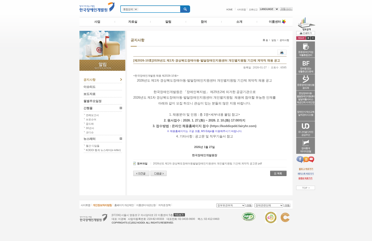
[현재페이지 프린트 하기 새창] (282, 51)
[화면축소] (313, 38)
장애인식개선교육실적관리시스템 (305, 113)
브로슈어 (91, 119)
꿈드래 (90, 123)
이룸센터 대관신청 (146, 205)
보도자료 (90, 94)
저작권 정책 (164, 205)
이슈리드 (90, 86)
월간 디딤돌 (92, 145)
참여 (204, 21)
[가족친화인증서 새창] (270, 213)
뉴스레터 (90, 138)
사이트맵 (241, 9)
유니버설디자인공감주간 (305, 133)
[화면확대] (308, 38)
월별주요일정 (93, 101)
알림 (168, 21)
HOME (229, 9)
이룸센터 (275, 21)
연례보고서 (92, 115)
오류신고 (253, 9)
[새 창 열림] (305, 168)
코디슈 (90, 132)
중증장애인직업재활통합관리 (305, 53)
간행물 (88, 108)
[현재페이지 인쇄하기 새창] (305, 33)
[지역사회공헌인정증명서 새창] (285, 213)
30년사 (90, 128)
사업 (97, 21)
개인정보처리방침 (102, 205)
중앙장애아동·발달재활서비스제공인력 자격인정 (306, 98)
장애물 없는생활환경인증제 (305, 70)
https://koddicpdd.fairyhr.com (233, 126)
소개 (239, 21)
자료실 (132, 21)
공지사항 (90, 79)
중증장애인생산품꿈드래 (305, 86)
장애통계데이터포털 (305, 150)
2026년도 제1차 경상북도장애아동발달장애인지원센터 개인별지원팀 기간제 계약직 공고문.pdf (207, 163)
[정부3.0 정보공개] (305, 18)
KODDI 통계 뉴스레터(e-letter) (103, 150)
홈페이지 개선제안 (124, 205)
